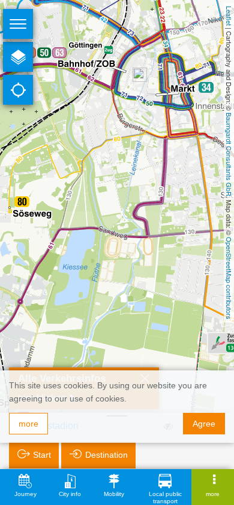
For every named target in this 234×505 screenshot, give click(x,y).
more (28, 423)
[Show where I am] (18, 90)
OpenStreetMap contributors (229, 278)
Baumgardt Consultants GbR (229, 154)
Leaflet (229, 16)
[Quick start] (18, 57)
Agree (204, 423)
